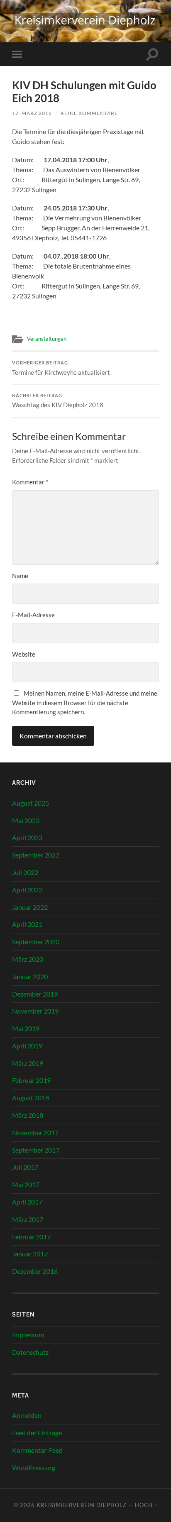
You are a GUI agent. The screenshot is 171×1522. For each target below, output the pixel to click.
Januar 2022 (30, 907)
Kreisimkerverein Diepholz (82, 1505)
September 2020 (35, 941)
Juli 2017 (25, 1167)
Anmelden (27, 1415)
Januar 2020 (30, 976)
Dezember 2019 (35, 994)
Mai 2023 (25, 820)
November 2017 (35, 1132)
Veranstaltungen (46, 338)
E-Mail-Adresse (33, 614)
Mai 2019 (25, 1028)
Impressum (28, 1335)
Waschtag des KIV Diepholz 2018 (57, 401)
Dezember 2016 (35, 1271)
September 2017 (35, 1150)
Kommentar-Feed (37, 1450)
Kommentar (30, 482)
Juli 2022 (25, 872)
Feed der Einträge (37, 1432)
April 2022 (27, 890)
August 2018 (30, 1098)
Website (23, 654)
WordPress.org (33, 1467)
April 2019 (27, 1046)
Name (20, 575)
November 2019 (35, 1011)
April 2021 (27, 924)
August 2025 (30, 803)
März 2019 (27, 1063)
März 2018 (27, 1115)
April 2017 (27, 1202)
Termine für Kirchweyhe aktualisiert (61, 368)
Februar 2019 (31, 1080)
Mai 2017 (25, 1184)
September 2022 (35, 855)
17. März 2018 (32, 113)
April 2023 (27, 837)
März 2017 (27, 1219)
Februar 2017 (31, 1237)
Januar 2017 (30, 1254)
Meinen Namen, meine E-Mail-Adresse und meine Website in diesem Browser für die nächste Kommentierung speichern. (84, 702)
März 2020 (27, 959)
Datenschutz (30, 1352)
